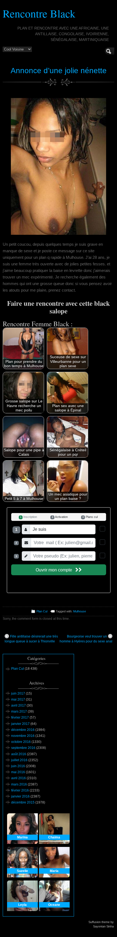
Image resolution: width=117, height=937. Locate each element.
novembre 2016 (23, 736)
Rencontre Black (39, 13)
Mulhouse (79, 611)
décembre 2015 (23, 802)
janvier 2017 (20, 724)
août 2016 (18, 754)
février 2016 (20, 790)
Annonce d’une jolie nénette (59, 70)
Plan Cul (41, 611)
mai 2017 (18, 699)
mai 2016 (18, 772)
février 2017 (20, 717)
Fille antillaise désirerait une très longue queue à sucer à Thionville (31, 638)
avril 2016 (18, 778)
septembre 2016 (23, 748)
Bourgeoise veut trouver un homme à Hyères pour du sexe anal (86, 638)
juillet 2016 (19, 760)
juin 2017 (18, 693)
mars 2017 (19, 711)
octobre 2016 (21, 742)
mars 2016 (19, 784)
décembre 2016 (23, 730)
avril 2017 (18, 705)
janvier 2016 (20, 796)
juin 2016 (18, 766)
